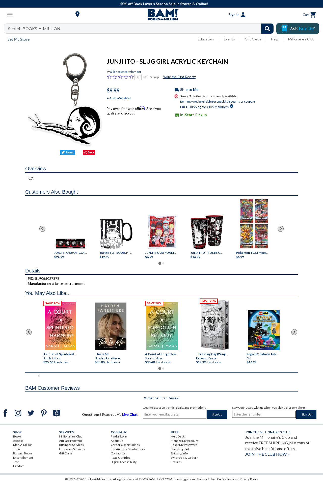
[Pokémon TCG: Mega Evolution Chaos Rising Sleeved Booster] (253, 223)
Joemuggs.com (184, 479)
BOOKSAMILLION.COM (155, 479)
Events (229, 39)
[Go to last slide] (42, 229)
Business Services (71, 445)
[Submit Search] (267, 29)
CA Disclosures (227, 479)
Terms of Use (206, 479)
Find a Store (119, 436)
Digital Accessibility (124, 462)
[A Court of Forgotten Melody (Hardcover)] (162, 326)
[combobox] (142, 28)
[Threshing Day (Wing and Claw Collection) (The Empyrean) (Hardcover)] (215, 325)
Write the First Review (179, 77)
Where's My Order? (184, 457)
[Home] (161, 14)
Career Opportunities (125, 445)
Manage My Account (184, 441)
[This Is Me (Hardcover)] (110, 326)
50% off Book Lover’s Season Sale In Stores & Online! (164, 4)
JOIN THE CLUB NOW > (267, 454)
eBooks (18, 441)
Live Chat (130, 414)
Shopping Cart (180, 449)
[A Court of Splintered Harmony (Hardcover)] (60, 326)
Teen (16, 449)
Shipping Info (179, 453)
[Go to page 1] (159, 263)
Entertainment (23, 457)
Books (17, 436)
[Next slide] (281, 229)
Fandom (18, 466)
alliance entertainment (125, 72)
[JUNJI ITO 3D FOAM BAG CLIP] (161, 231)
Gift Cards (253, 39)
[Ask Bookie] (297, 28)
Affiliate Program (70, 441)
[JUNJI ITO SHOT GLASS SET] (70, 244)
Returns (176, 462)
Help (274, 39)
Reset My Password (184, 445)
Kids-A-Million (23, 445)
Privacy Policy (249, 479)
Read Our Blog (120, 457)
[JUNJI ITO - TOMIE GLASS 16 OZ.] (207, 232)
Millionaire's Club (301, 39)
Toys (16, 462)
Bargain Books (23, 453)
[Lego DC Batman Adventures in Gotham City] (264, 330)
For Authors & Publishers (128, 449)
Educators (206, 39)
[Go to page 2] (163, 263)
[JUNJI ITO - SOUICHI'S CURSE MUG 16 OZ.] (116, 234)
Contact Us (118, 453)
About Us (117, 441)
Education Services (72, 449)
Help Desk (177, 436)
